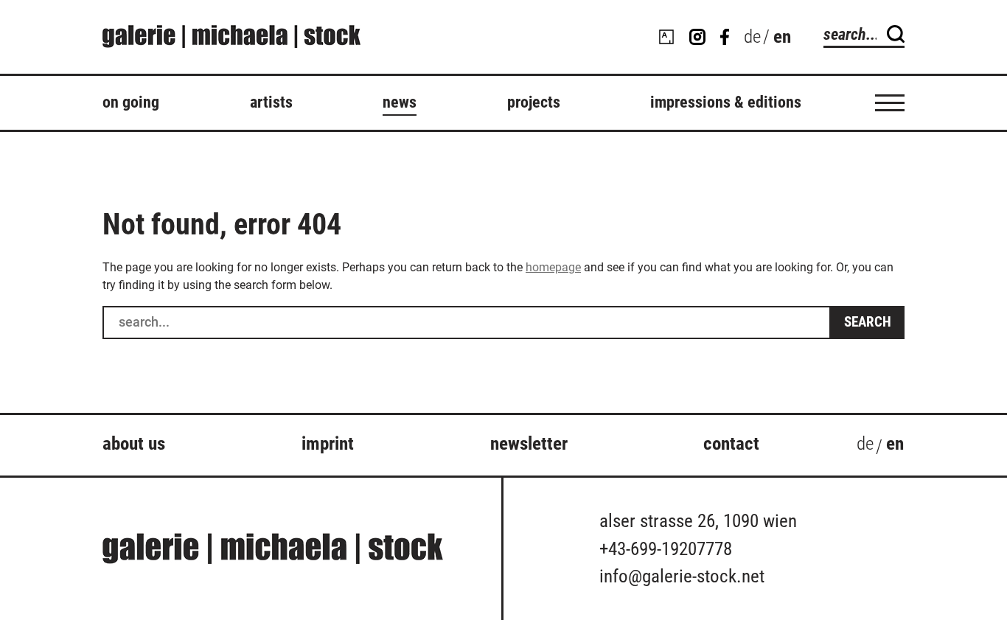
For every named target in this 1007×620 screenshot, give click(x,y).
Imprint (328, 443)
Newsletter (529, 443)
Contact (731, 443)
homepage (553, 267)
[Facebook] (724, 37)
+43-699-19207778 (665, 549)
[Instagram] (697, 37)
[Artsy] (666, 37)
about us (133, 443)
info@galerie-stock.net (681, 576)
